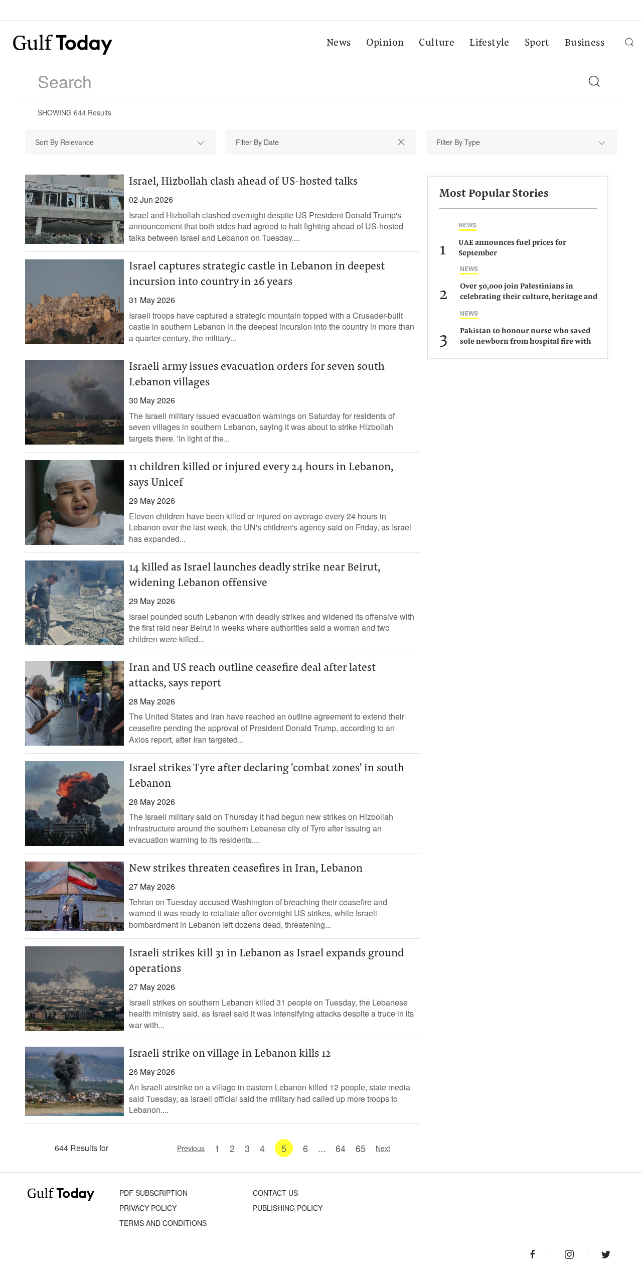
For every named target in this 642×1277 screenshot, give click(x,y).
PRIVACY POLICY (148, 1208)
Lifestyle (489, 43)
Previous (191, 1148)
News (339, 43)
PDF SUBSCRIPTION (153, 1193)
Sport (537, 43)
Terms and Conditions (163, 1223)
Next (383, 1148)
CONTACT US (275, 1193)
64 (341, 1148)
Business (584, 43)
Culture (436, 43)
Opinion (385, 43)
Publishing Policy (288, 1208)
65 (361, 1148)
